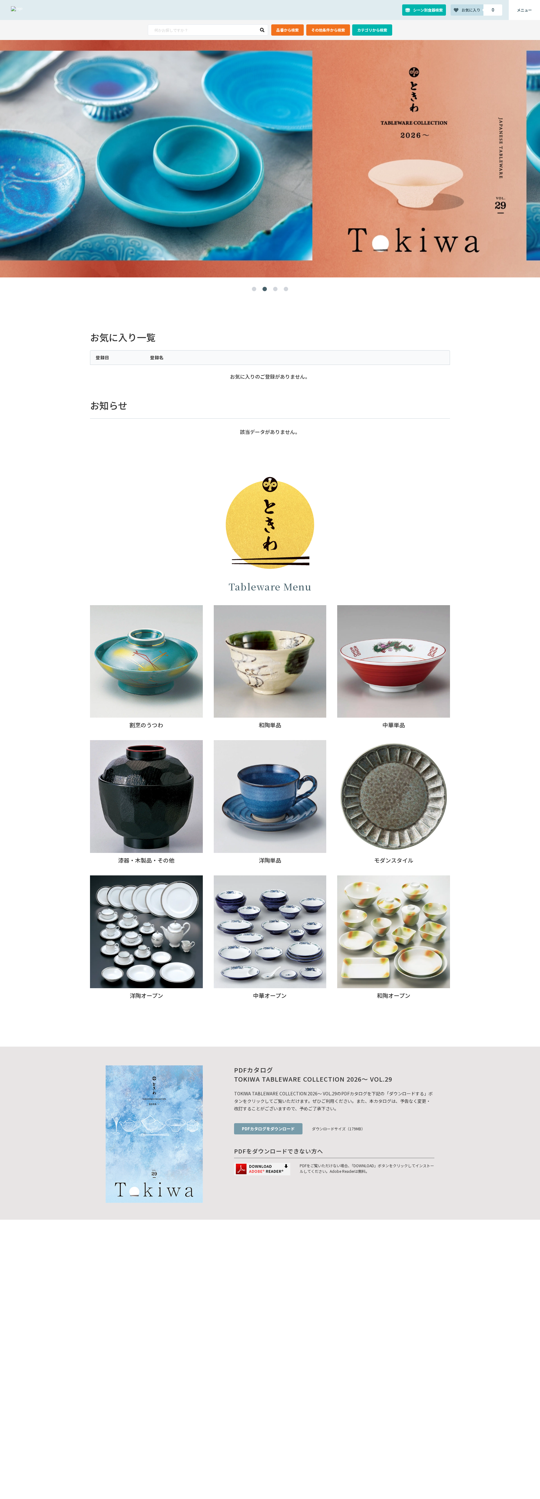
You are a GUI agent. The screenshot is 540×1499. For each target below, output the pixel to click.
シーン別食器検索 (428, 9)
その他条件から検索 (328, 29)
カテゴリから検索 (372, 29)
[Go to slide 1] (254, 289)
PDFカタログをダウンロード (268, 1129)
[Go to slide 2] (264, 289)
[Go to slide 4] (286, 289)
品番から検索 (287, 29)
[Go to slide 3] (275, 289)
